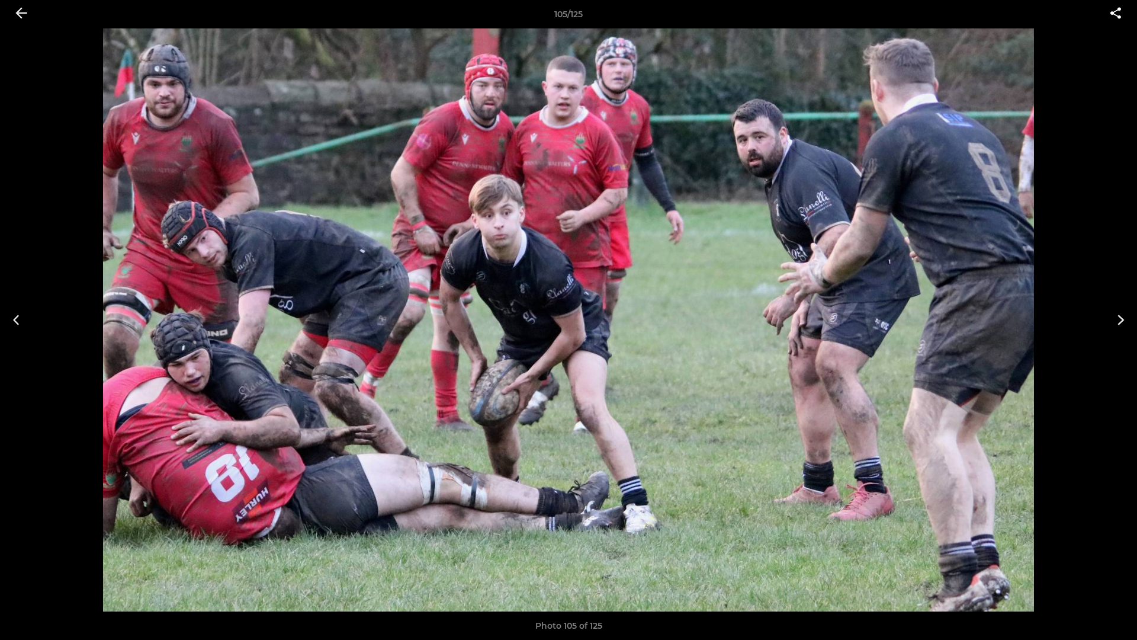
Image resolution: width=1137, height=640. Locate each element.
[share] (1116, 14)
